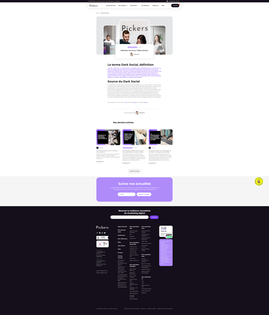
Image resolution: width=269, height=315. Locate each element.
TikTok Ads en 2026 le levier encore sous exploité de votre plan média (122, 269)
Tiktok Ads (132, 258)
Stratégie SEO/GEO (132, 296)
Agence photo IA (146, 290)
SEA (131, 234)
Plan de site (143, 308)
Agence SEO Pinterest (133, 269)
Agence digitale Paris (101, 270)
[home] (93, 6)
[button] (123, 5)
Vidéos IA (144, 292)
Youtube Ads (133, 251)
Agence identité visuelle (146, 231)
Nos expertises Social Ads (134, 243)
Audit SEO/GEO (133, 299)
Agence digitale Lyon (101, 272)
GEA (143, 283)
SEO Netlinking (133, 293)
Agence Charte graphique (145, 235)
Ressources (155, 5)
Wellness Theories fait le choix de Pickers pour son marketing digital (122, 285)
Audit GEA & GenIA (146, 288)
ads (126, 102)
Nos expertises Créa (146, 227)
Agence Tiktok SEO (133, 280)
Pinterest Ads (133, 253)
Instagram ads (133, 248)
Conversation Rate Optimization (146, 266)
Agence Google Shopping (134, 231)
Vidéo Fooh (144, 241)
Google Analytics (146, 269)
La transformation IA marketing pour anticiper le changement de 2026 (122, 277)
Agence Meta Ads (134, 260)
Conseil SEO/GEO (134, 291)
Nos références (145, 5)
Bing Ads (132, 236)
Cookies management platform (145, 260)
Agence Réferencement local (134, 284)
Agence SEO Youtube (133, 276)
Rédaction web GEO (145, 286)
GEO (143, 281)
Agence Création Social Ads (146, 238)
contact (134, 102)
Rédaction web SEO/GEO (133, 288)
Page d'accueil (122, 226)
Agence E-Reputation (132, 273)
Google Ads (132, 238)
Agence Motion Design (145, 249)
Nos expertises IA (146, 277)
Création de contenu (145, 246)
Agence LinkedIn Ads (134, 255)
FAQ (119, 249)
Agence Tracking (146, 263)
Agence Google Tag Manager (145, 272)
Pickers (145, 102)
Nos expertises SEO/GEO (134, 265)
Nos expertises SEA (134, 227)
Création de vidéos (146, 243)
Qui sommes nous (110, 5)
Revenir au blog (134, 171)
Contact (175, 5)
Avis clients (121, 245)
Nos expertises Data (146, 255)
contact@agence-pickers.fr (174, 1)
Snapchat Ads (133, 246)
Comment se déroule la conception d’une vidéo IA (122, 262)
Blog (163, 5)
